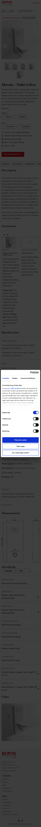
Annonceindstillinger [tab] (28, 378)
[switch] (36, 418)
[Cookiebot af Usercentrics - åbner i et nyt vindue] (30, 372)
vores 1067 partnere (13, 388)
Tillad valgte (20, 446)
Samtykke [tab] (5, 378)
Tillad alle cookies (20, 440)
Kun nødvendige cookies (20, 452)
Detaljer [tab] (15, 378)
